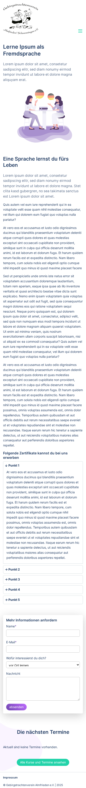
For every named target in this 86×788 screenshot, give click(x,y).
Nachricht (13, 673)
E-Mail (11, 642)
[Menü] (80, 31)
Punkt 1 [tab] (13, 465)
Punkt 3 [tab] (14, 579)
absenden (16, 707)
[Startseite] (30, 18)
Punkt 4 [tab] (14, 589)
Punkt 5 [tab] (14, 600)
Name (11, 626)
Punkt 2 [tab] (14, 569)
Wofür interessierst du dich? (26, 658)
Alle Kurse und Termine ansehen (43, 762)
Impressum (10, 777)
